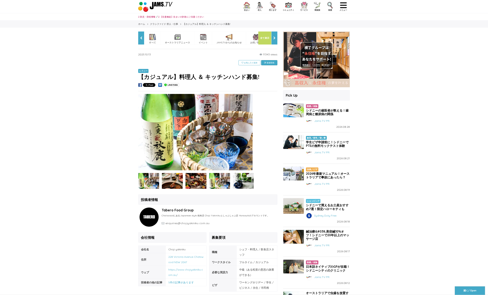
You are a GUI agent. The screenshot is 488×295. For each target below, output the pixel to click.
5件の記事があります (181, 282)
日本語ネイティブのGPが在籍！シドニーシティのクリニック (328, 268)
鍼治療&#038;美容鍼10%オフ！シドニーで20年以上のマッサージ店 (327, 235)
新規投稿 (270, 62)
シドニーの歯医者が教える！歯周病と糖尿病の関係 (327, 112)
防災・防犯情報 (148, 16)
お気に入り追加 (250, 63)
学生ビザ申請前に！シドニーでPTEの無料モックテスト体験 (327, 144)
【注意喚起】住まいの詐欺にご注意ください (181, 16)
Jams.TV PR (321, 120)
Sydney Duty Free (325, 215)
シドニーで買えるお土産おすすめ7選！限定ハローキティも (327, 207)
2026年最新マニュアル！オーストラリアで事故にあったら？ (328, 175)
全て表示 (264, 37)
